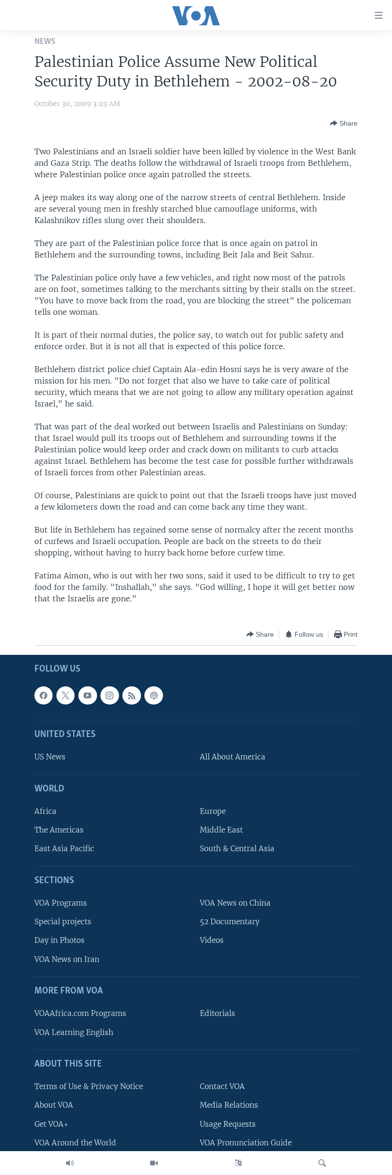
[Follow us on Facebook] (43, 695)
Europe (213, 811)
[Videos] (154, 1163)
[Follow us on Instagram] (109, 695)
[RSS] (131, 695)
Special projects (62, 922)
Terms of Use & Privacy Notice (88, 1086)
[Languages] (238, 1163)
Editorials (217, 1013)
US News (49, 757)
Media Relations (229, 1105)
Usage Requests (228, 1124)
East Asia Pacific (64, 849)
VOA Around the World (75, 1142)
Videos (212, 940)
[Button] (344, 123)
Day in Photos (59, 940)
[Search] (322, 1163)
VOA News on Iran (66, 959)
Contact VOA (222, 1086)
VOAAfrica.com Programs (80, 1013)
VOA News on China (235, 903)
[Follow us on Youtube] (87, 695)
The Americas (59, 830)
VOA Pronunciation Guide (246, 1142)
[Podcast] (153, 695)
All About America (232, 757)
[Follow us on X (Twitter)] (65, 695)
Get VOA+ (51, 1124)
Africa (45, 811)
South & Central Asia (237, 849)
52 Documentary (230, 922)
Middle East (221, 830)
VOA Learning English (73, 1032)
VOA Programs (60, 903)
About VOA (53, 1105)
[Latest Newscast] (69, 1163)
